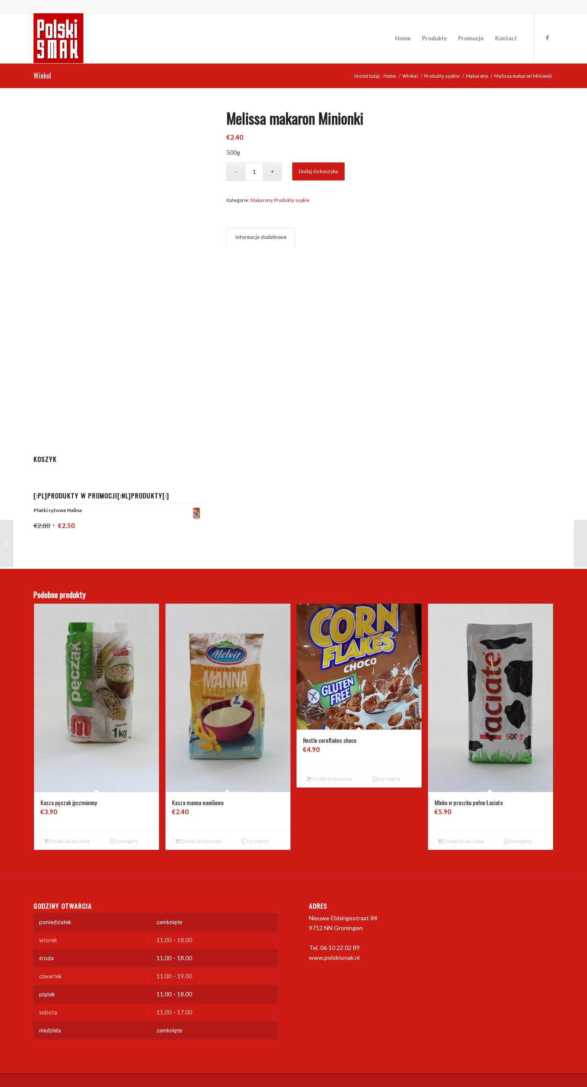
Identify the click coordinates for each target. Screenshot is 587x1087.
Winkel (42, 75)
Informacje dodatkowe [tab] (261, 237)
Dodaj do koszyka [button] (69, 841)
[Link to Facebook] (547, 37)
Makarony (261, 200)
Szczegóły (126, 841)
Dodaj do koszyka (318, 171)
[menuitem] (402, 38)
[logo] (58, 38)
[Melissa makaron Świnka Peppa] (580, 543)
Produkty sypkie (292, 200)
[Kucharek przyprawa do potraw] (6, 543)
